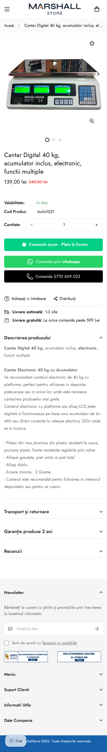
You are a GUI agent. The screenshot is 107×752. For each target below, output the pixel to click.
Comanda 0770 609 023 (58, 276)
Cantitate (12, 225)
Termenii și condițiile (59, 643)
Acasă (9, 25)
